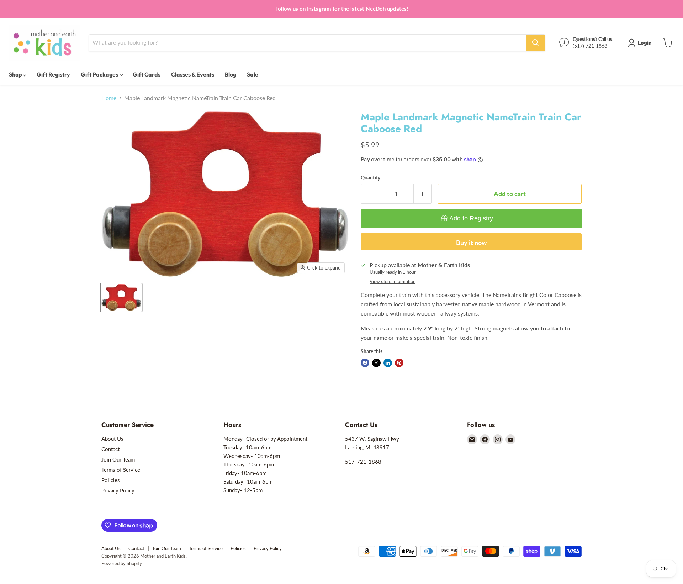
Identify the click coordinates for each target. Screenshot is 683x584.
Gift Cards (146, 74)
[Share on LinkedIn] (387, 363)
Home (108, 98)
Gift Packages (100, 74)
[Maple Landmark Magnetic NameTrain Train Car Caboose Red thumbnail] (121, 297)
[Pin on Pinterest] (399, 363)
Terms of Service (120, 469)
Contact (110, 449)
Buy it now (471, 242)
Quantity (370, 178)
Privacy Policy (117, 490)
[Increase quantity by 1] (423, 194)
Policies (110, 480)
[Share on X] (376, 363)
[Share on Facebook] (365, 363)
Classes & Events (192, 74)
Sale (252, 74)
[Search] (535, 43)
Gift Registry (53, 74)
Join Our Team (118, 459)
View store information (392, 281)
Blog (230, 74)
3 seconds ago (471, 218)
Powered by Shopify (121, 563)
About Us (112, 439)
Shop (16, 74)
